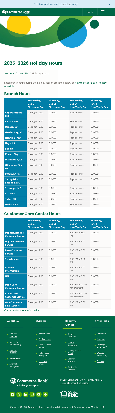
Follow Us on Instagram (44, 354)
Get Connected (45, 339)
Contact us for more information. (22, 310)
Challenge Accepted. (102, 346)
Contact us (65, 4)
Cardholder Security (72, 368)
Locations (101, 339)
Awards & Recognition (14, 365)
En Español (84, 382)
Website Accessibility (102, 354)
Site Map (100, 361)
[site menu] (102, 11)
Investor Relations (13, 351)
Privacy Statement (72, 343)
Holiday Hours (40, 73)
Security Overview (72, 335)
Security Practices (71, 360)
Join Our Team (44, 333)
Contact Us (21, 73)
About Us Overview (13, 335)
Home (8, 73)
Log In (90, 11)
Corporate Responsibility (15, 343)
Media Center (15, 358)
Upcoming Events (43, 362)
